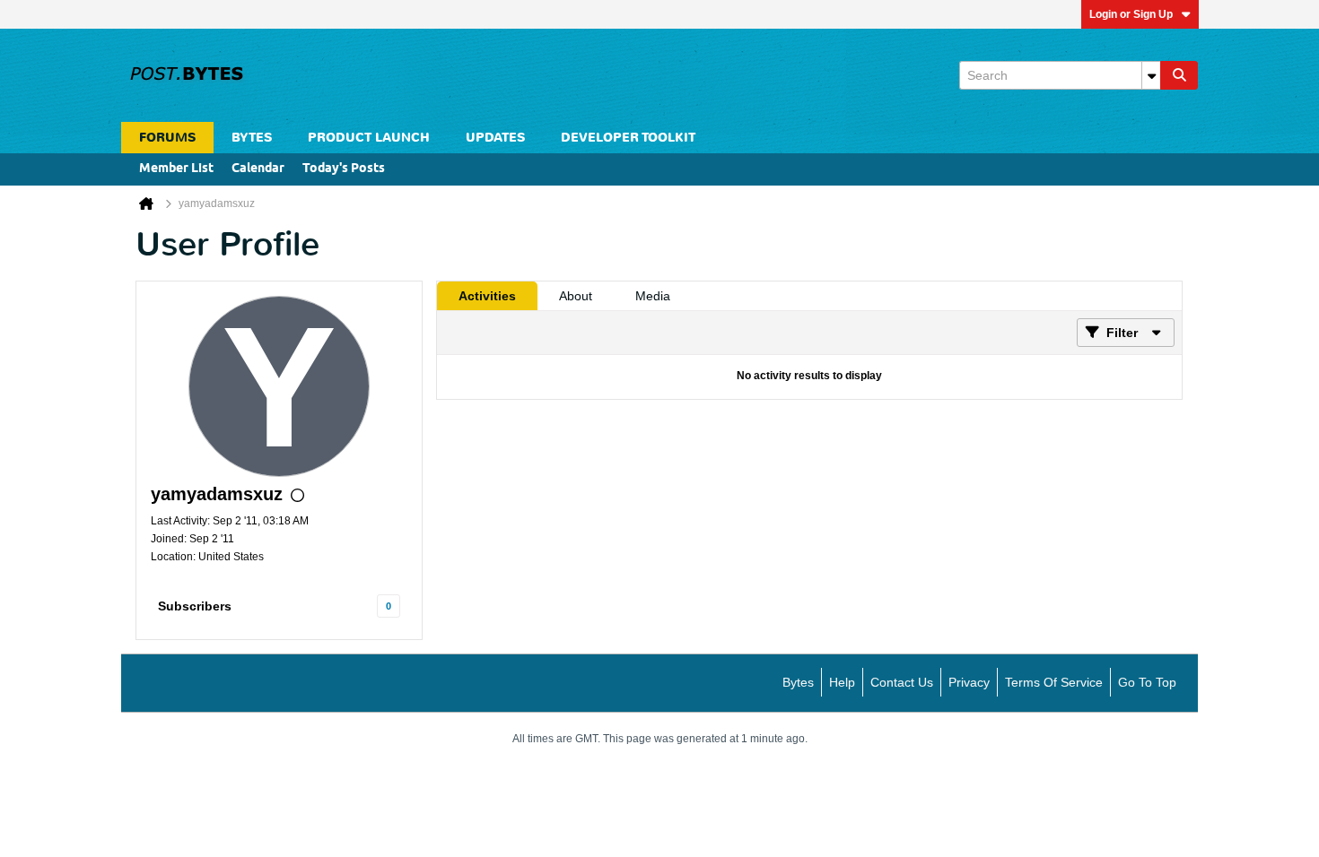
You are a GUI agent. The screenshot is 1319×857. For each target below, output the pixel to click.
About (575, 296)
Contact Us (901, 682)
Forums (167, 137)
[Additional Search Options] (1151, 75)
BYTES (251, 137)
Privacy (969, 682)
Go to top (1147, 682)
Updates (495, 137)
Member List (176, 168)
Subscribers (194, 606)
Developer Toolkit (628, 137)
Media (652, 296)
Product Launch (369, 137)
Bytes (798, 682)
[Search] (1179, 75)
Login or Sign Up (1131, 14)
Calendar (257, 168)
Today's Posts (343, 168)
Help (842, 682)
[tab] (487, 295)
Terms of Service (1054, 682)
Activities (487, 296)
